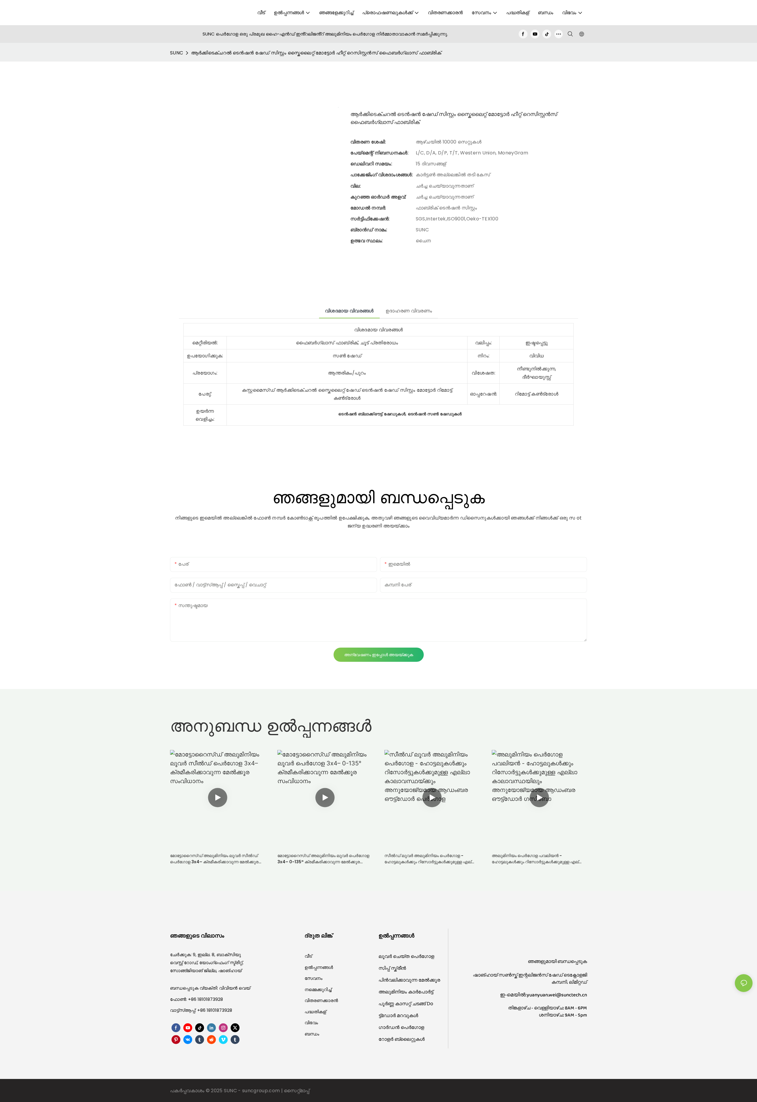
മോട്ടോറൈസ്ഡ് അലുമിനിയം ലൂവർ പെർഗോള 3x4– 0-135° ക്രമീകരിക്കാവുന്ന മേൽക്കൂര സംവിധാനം (323, 859)
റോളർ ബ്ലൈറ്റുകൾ (401, 1039)
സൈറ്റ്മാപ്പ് (296, 1090)
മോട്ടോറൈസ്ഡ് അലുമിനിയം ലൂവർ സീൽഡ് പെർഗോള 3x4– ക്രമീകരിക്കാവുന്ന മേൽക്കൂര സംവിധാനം (214, 859)
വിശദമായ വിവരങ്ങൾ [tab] (349, 310)
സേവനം (313, 978)
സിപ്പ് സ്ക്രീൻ (392, 968)
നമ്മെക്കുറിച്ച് (318, 989)
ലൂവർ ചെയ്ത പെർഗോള (406, 956)
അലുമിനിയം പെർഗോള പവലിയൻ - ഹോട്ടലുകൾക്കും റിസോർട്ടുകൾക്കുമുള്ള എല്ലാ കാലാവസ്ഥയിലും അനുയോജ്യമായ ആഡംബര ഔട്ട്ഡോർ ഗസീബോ (538, 859)
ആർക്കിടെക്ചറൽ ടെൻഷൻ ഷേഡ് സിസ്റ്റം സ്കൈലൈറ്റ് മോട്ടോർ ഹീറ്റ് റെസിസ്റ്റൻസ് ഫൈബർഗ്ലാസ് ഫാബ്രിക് (316, 52)
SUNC (176, 52)
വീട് (308, 956)
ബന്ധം (312, 1034)
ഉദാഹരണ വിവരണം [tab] (409, 310)
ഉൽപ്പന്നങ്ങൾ (319, 967)
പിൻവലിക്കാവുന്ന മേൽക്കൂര (409, 980)
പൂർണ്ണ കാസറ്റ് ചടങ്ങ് (402, 1003)
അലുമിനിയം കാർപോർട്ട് (405, 991)
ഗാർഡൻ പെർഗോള (401, 1027)
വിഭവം (311, 1022)
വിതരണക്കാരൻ (321, 1000)
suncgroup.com (261, 1090)
